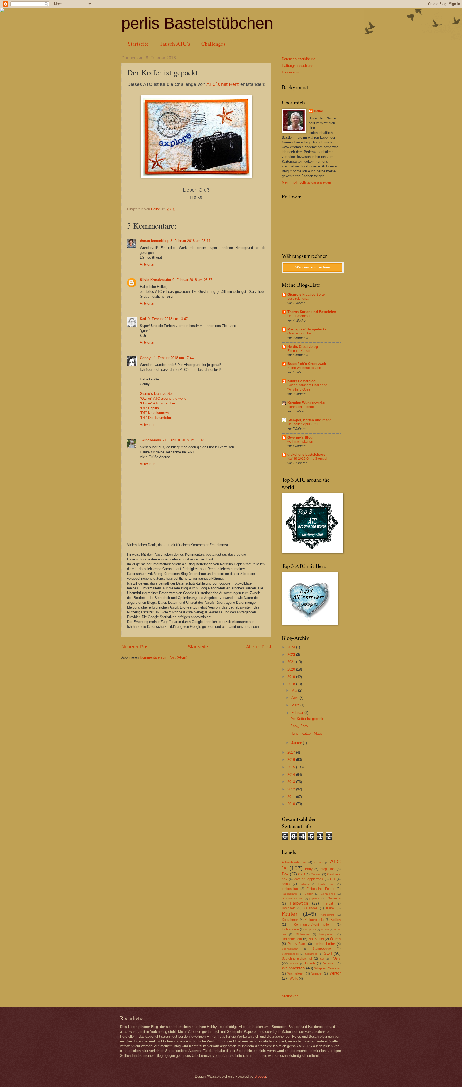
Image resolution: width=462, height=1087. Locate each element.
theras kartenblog (154, 241)
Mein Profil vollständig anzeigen (306, 182)
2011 (291, 797)
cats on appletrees (308, 879)
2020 (291, 669)
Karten (290, 914)
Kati (143, 319)
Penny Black (297, 943)
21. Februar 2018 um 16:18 (183, 440)
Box (285, 874)
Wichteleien (296, 973)
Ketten (335, 920)
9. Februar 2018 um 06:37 (192, 280)
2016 (291, 760)
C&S (301, 874)
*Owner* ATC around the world (163, 398)
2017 (291, 752)
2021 (291, 662)
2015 (291, 767)
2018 (291, 684)
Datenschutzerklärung (298, 59)
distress (304, 884)
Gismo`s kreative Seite (157, 394)
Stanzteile (311, 953)
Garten (309, 893)
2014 (291, 775)
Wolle (294, 978)
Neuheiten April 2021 (302, 424)
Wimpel (316, 973)
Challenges (213, 43)
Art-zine (318, 862)
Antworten (147, 264)
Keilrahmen (290, 919)
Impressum (290, 72)
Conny (145, 358)
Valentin (329, 963)
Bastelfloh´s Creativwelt (306, 364)
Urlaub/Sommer (298, 316)
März (295, 705)
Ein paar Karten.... (300, 351)
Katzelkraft (327, 914)
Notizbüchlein (292, 939)
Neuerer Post (135, 646)
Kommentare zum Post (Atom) (163, 657)
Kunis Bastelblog (301, 381)
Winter (335, 973)
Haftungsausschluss (297, 66)
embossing (290, 888)
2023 (291, 655)
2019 (291, 677)
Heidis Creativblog (302, 347)
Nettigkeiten (326, 934)
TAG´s (336, 958)
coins (286, 884)
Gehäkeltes (328, 893)
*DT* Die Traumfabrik (156, 418)
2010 (291, 804)
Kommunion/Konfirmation (312, 924)
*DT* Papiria (149, 408)
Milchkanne (303, 934)
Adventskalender (294, 862)
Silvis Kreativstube (155, 280)
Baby (309, 869)
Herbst (328, 903)
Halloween (299, 903)
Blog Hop (327, 869)
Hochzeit (288, 908)
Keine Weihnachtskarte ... (305, 368)
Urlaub (310, 963)
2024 (291, 647)
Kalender (310, 908)
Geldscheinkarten (292, 898)
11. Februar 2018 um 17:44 (173, 358)
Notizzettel (316, 939)
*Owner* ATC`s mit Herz (158, 403)
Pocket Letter (324, 944)
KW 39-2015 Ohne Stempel (307, 459)
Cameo (316, 874)
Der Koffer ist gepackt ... (309, 719)
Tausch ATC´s (175, 43)
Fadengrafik (289, 893)
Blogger (260, 1076)
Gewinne (334, 898)
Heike (318, 111)
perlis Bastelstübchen (197, 23)
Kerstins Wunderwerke (306, 403)
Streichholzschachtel (297, 958)
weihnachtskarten (300, 441)
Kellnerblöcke (315, 919)
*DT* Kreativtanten (154, 413)
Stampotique (322, 948)
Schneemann (290, 948)
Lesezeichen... (298, 299)
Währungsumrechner (312, 267)
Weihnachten (293, 968)
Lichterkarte (290, 929)
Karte (330, 908)
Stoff (328, 953)
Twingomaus (150, 440)
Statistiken (290, 996)
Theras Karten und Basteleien (311, 312)
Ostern (335, 939)
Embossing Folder (320, 888)
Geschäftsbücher (299, 333)
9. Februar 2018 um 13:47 (168, 319)
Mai (294, 690)
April (295, 698)
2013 (291, 782)
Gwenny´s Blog (300, 437)
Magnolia (310, 929)
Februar (297, 713)
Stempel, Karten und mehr (309, 420)
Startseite (138, 43)
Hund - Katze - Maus (306, 733)
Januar (297, 743)
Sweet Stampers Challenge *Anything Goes (307, 387)
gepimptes (315, 898)
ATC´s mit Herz (222, 84)
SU (322, 958)
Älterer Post (258, 646)
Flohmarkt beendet (301, 407)
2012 (291, 789)
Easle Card (326, 884)
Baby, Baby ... (301, 726)
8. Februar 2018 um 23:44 (190, 241)
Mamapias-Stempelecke (306, 329)
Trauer (294, 963)
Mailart (325, 929)
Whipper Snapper (327, 968)
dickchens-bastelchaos (306, 455)
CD (332, 879)
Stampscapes (290, 953)
